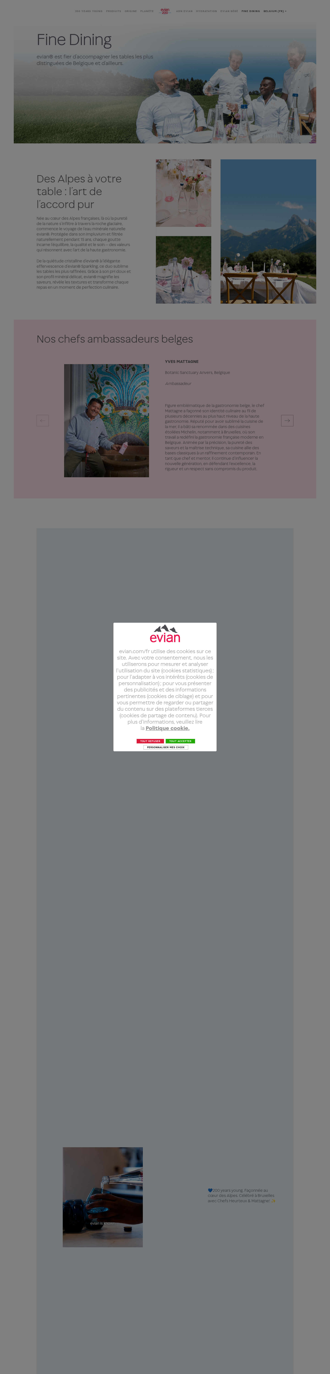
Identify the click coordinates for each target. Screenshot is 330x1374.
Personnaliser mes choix (166, 747)
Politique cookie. (168, 728)
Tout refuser (150, 741)
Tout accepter (180, 741)
